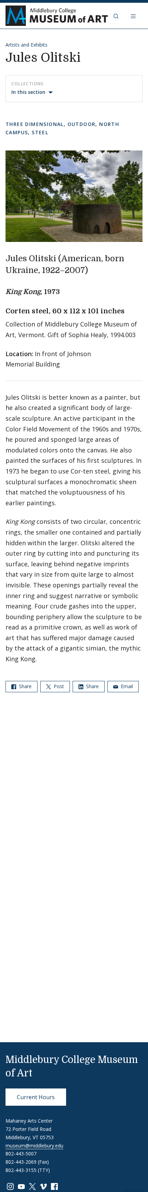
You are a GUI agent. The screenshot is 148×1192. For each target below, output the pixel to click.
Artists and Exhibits (26, 44)
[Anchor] (94, 269)
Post (58, 686)
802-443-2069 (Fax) (27, 1162)
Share (25, 686)
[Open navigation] (133, 16)
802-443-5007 (21, 1153)
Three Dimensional (35, 124)
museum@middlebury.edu (34, 1145)
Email (126, 686)
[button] (116, 16)
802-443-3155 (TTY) (28, 1170)
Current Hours (36, 1097)
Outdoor (81, 124)
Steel (40, 132)
